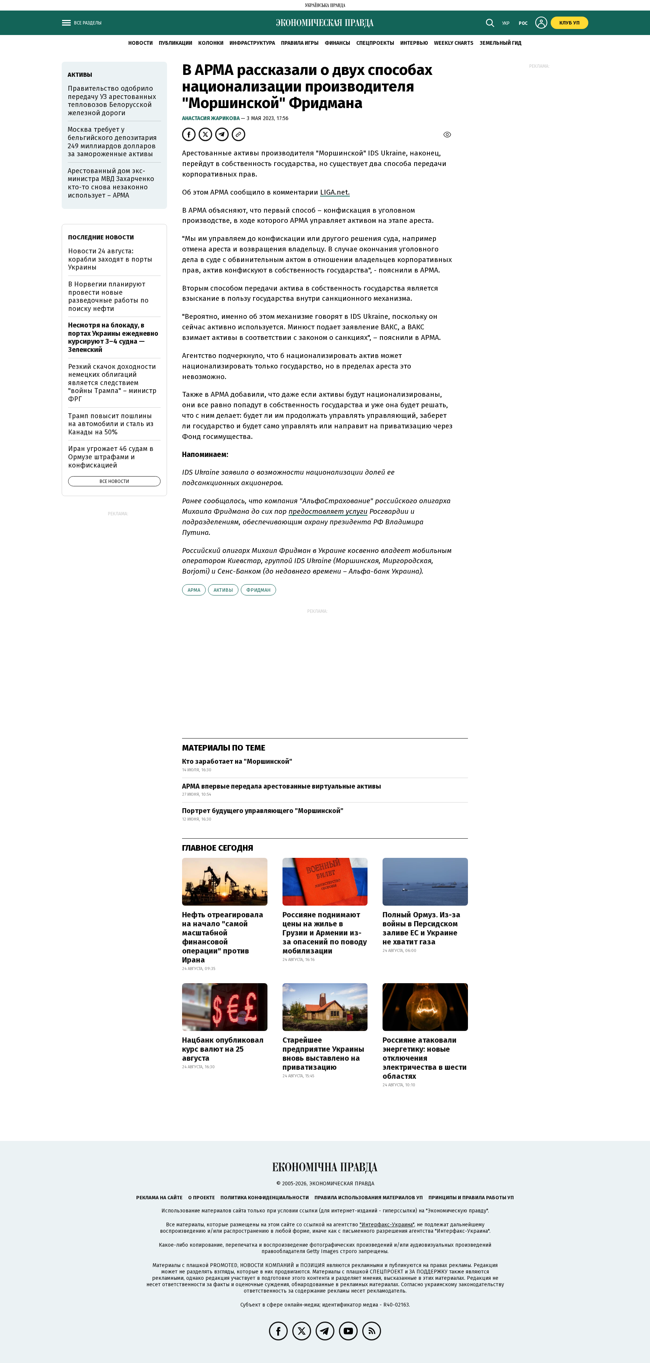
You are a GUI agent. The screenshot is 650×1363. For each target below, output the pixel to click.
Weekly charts (454, 43)
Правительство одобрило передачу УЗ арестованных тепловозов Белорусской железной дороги (112, 100)
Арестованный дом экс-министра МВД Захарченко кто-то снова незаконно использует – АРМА (111, 183)
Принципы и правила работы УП (471, 1197)
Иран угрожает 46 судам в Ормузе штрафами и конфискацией (110, 457)
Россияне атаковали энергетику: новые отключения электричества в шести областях (425, 1058)
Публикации (175, 43)
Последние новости (101, 237)
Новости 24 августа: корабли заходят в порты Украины (110, 259)
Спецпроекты (375, 43)
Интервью (414, 43)
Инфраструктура (252, 43)
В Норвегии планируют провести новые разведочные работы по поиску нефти (108, 296)
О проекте (201, 1197)
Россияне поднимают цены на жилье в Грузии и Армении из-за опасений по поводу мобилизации (324, 932)
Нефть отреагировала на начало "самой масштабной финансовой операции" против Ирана (222, 937)
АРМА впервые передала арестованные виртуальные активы (281, 786)
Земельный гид (501, 43)
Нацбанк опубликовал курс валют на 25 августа (223, 1049)
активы (223, 590)
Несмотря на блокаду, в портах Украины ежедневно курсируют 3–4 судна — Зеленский (113, 337)
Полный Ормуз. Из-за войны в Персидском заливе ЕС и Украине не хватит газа (421, 928)
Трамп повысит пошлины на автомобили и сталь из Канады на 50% (110, 424)
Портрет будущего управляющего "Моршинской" (262, 811)
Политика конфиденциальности (264, 1197)
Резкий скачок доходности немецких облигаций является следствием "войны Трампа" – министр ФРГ (112, 382)
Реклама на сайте (159, 1197)
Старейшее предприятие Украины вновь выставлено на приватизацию (323, 1054)
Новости (140, 43)
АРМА (194, 590)
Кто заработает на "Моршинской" (237, 761)
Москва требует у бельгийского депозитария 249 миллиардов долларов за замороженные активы (112, 141)
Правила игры (300, 43)
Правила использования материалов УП (368, 1197)
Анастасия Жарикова (211, 118)
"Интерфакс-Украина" (387, 1224)
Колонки (210, 43)
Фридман (258, 590)
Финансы (337, 43)
